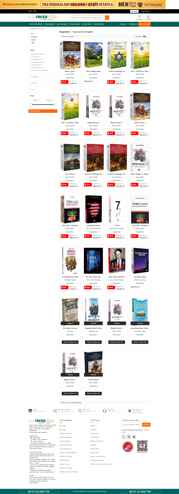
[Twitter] (129, 437)
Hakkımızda (94, 453)
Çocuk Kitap (87, 24)
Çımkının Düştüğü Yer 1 (93, 174)
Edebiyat (34, 37)
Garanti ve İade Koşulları (67, 453)
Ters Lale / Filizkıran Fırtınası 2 (70, 225)
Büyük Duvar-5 (93, 123)
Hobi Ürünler (99, 24)
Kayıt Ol (146, 424)
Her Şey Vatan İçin (93, 277)
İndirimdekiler (95, 437)
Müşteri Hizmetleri (97, 441)
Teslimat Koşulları (65, 433)
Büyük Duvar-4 (117, 123)
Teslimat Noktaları (65, 437)
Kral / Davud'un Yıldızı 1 (70, 123)
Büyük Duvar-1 (116, 328)
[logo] (42, 17)
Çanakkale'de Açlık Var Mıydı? (70, 277)
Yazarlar (123, 24)
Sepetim (93, 445)
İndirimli (34, 83)
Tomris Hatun (93, 380)
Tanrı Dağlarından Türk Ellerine (93, 71)
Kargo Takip (32, 11)
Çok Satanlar (62, 24)
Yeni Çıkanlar (49, 24)
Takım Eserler (75, 24)
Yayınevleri (133, 24)
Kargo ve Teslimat (65, 468)
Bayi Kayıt (62, 430)
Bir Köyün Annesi (70, 328)
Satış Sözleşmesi (65, 449)
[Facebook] (124, 437)
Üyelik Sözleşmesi (65, 445)
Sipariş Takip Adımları (98, 456)
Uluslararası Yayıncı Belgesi (68, 472)
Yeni (33, 89)
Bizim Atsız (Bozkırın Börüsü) (117, 277)
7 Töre (116, 225)
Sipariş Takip (95, 449)
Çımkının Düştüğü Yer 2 (117, 174)
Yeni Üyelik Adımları (97, 460)
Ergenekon (70, 78)
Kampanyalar (144, 24)
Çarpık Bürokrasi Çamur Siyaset (93, 225)
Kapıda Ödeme (64, 464)
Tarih (32, 43)
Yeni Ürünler (95, 433)
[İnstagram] (134, 437)
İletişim (93, 426)
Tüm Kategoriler (35, 24)
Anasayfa (34, 29)
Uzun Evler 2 (70, 174)
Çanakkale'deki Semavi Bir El (140, 328)
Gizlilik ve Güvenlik (65, 456)
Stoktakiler (35, 77)
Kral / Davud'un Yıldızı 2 (140, 71)
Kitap (32, 34)
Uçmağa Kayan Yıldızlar (140, 277)
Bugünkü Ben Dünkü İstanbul (93, 328)
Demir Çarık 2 (140, 123)
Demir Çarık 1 (70, 71)
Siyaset (33, 40)
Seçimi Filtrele (35, 111)
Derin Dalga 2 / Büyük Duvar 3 (140, 174)
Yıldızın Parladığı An (117, 71)
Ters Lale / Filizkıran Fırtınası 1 (140, 225)
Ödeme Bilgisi (64, 460)
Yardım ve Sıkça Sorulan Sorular (101, 464)
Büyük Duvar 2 (70, 380)
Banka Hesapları (65, 441)
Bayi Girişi (62, 426)
